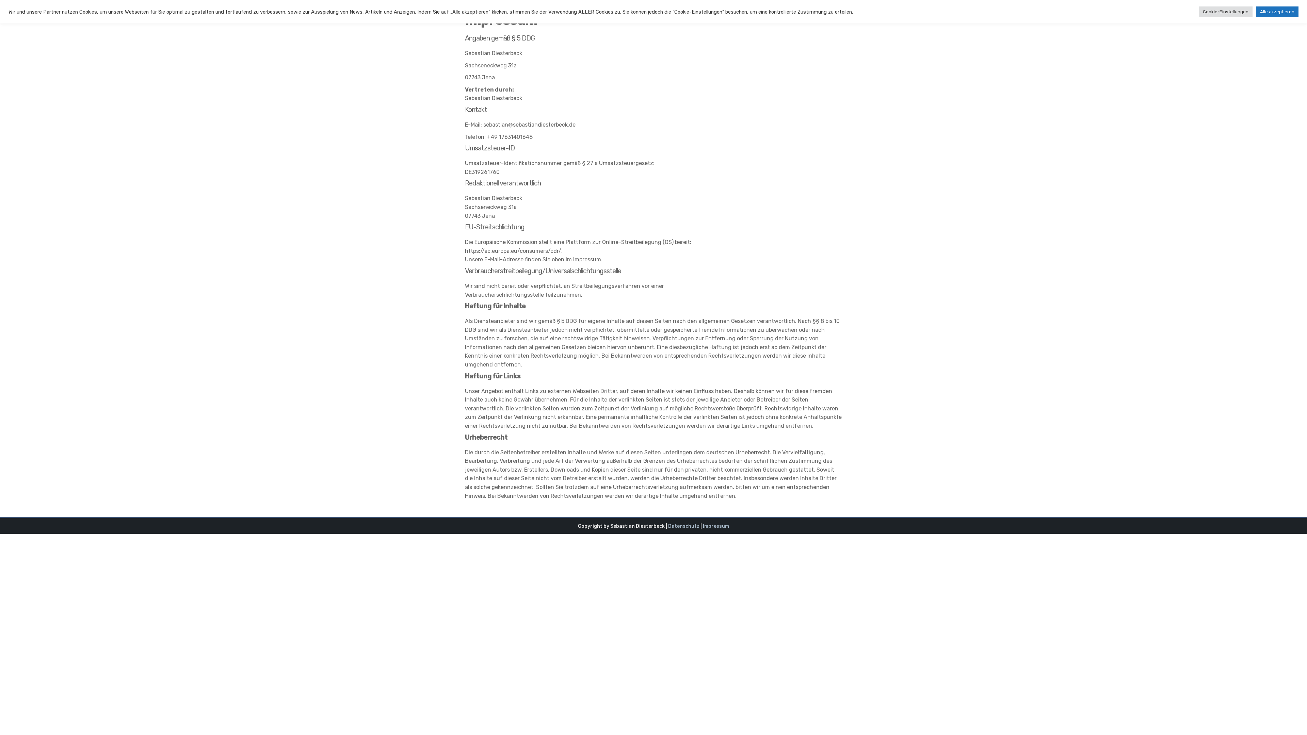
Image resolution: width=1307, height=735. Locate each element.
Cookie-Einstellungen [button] (1225, 11)
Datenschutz (683, 526)
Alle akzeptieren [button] (1277, 11)
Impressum (716, 526)
